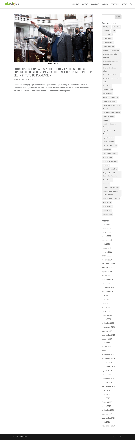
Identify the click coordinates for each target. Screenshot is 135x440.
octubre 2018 (107, 382)
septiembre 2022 (108, 280)
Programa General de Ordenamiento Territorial (110, 174)
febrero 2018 (107, 402)
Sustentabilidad (107, 206)
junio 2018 (106, 394)
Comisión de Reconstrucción (111, 50)
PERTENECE (115, 4)
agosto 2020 (107, 339)
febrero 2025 (107, 252)
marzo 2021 (106, 311)
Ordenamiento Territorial (110, 153)
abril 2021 (106, 307)
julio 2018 (106, 390)
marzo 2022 (106, 284)
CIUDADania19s (108, 34)
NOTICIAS (85, 4)
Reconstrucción (107, 180)
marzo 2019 (106, 375)
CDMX (113, 30)
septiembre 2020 (108, 335)
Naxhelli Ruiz (107, 149)
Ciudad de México (108, 42)
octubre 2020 (107, 331)
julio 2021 (106, 295)
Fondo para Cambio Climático (111, 112)
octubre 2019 (107, 363)
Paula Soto (106, 165)
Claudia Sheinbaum (108, 46)
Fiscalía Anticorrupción (109, 101)
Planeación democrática (110, 169)
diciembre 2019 (108, 355)
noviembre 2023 (108, 264)
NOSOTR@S (95, 4)
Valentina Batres (107, 214)
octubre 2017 (107, 414)
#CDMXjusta (106, 27)
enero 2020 (106, 351)
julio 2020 (106, 343)
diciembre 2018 (108, 378)
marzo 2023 (106, 276)
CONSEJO (105, 4)
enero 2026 (106, 236)
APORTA (124, 4)
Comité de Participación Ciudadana (110, 55)
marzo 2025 (106, 248)
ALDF (118, 27)
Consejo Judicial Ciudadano (111, 75)
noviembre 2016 (108, 426)
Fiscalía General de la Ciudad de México (111, 107)
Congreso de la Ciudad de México (110, 69)
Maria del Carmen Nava (110, 145)
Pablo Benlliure (107, 157)
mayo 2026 (106, 228)
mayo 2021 (106, 303)
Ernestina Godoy (108, 89)
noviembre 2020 (108, 327)
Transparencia (107, 210)
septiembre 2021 (108, 291)
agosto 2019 (107, 371)
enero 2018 (106, 406)
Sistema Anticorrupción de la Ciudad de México (111, 193)
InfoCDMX (106, 120)
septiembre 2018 (108, 386)
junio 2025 (106, 244)
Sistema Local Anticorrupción (111, 198)
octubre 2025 (107, 240)
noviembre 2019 (108, 359)
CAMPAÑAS (75, 4)
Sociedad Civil (107, 202)
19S (113, 27)
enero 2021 (106, 319)
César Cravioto (107, 86)
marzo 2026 (106, 232)
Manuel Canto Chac (108, 142)
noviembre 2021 (108, 288)
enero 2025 (106, 256)
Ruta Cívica (106, 184)
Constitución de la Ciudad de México (111, 80)
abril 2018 (106, 398)
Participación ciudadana (110, 161)
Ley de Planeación (108, 138)
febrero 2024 (107, 260)
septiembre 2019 (108, 367)
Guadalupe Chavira (108, 116)
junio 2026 (106, 224)
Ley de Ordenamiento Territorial (109, 132)
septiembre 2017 (108, 418)
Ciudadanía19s (107, 38)
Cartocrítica (106, 30)
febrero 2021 (107, 315)
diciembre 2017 (108, 410)
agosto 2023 (107, 272)
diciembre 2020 (108, 323)
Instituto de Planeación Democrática (109, 125)
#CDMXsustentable (29, 79)
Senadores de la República (111, 188)
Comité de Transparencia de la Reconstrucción (111, 62)
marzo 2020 (106, 347)
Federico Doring (107, 93)
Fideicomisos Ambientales (110, 97)
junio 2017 (106, 422)
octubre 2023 (107, 268)
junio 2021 (106, 299)
